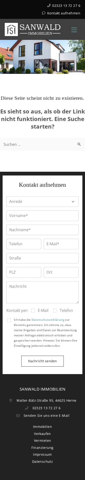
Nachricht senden (42, 361)
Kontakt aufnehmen (63, 13)
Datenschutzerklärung (48, 320)
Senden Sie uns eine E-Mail (46, 415)
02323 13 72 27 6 (65, 5)
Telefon (66, 310)
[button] (42, 201)
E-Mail (43, 310)
